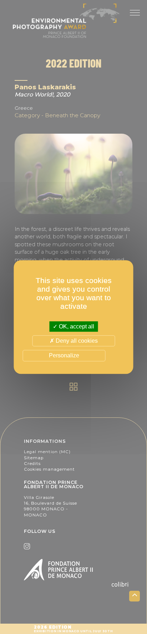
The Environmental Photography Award (73, 21)
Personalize (64, 356)
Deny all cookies (76, 341)
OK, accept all (75, 326)
